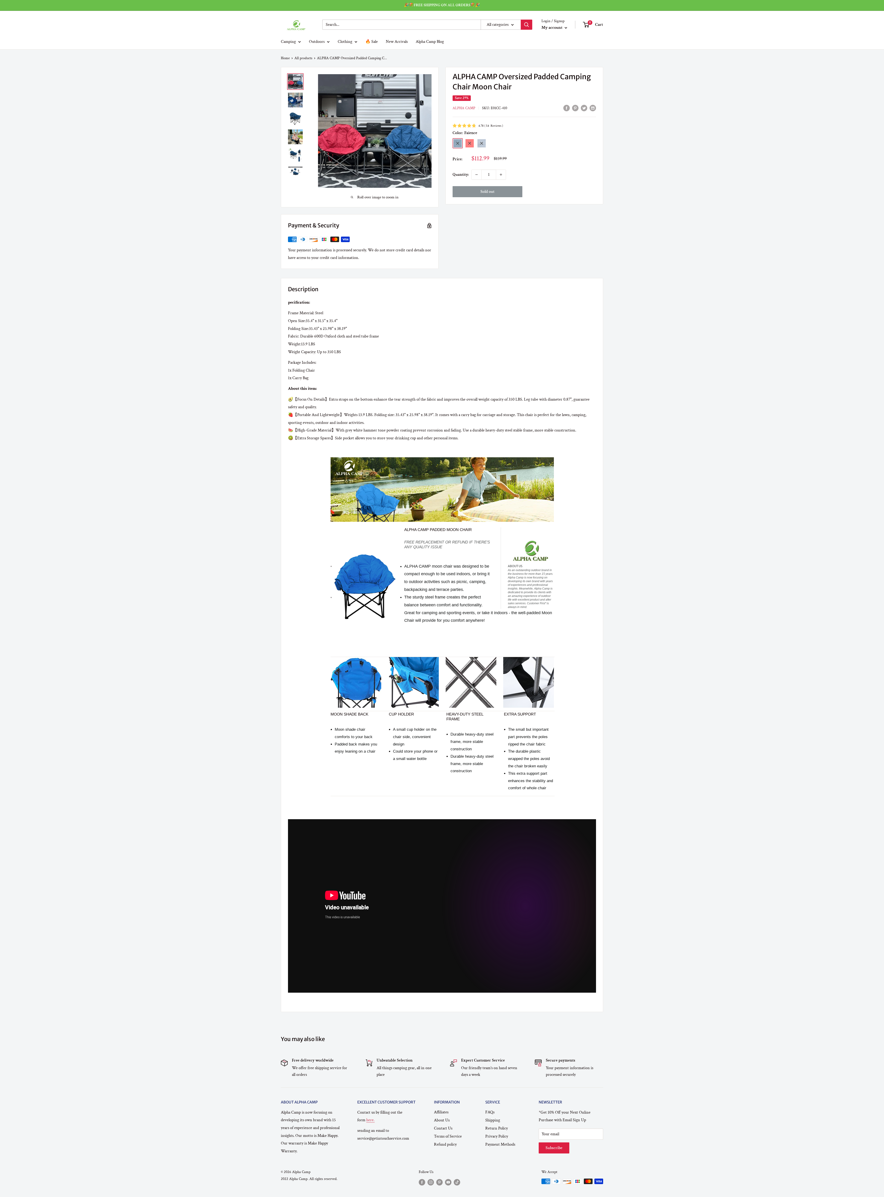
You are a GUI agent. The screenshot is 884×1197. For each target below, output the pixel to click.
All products (303, 58)
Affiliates (441, 1112)
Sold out (487, 191)
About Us (442, 1120)
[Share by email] (593, 108)
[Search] (526, 25)
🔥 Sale (371, 41)
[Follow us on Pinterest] (439, 1182)
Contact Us (443, 1128)
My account (552, 27)
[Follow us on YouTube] (448, 1182)
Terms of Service (448, 1136)
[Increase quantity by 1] (501, 174)
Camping (288, 41)
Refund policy (445, 1144)
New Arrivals (397, 41)
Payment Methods (500, 1144)
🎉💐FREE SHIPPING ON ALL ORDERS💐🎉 (442, 5)
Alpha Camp (464, 108)
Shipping (492, 1120)
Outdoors (317, 41)
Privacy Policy (496, 1136)
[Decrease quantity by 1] (476, 174)
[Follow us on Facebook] (422, 1182)
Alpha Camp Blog (430, 41)
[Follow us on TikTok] (457, 1182)
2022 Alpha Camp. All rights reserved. (309, 1178)
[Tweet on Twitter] (584, 108)
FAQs (489, 1112)
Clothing (345, 41)
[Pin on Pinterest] (575, 108)
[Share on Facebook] (566, 108)
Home (285, 58)
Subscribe (554, 1147)
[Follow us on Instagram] (430, 1182)
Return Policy (496, 1128)
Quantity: (461, 174)
